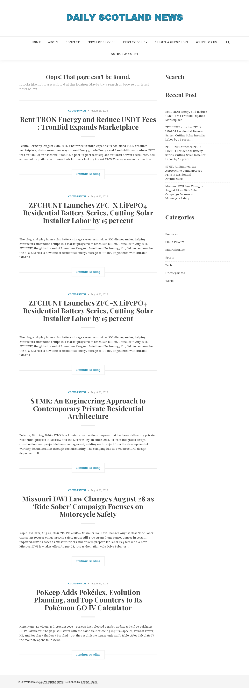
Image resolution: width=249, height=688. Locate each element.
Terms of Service (101, 42)
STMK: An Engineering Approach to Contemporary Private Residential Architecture (88, 408)
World (169, 280)
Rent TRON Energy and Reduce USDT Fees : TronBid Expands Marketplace (88, 123)
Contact (73, 42)
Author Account (124, 53)
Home (36, 42)
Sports (169, 257)
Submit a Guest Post (171, 42)
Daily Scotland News (51, 681)
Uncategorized (175, 273)
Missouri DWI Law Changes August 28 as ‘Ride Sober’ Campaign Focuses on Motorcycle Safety (88, 506)
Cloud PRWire (77, 110)
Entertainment (175, 249)
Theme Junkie (89, 681)
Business (171, 234)
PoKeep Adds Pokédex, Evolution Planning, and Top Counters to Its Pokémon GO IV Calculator (88, 599)
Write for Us (206, 42)
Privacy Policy (135, 42)
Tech (168, 265)
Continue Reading (88, 173)
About (53, 42)
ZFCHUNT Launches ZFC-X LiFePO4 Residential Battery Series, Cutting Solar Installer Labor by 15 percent (88, 212)
